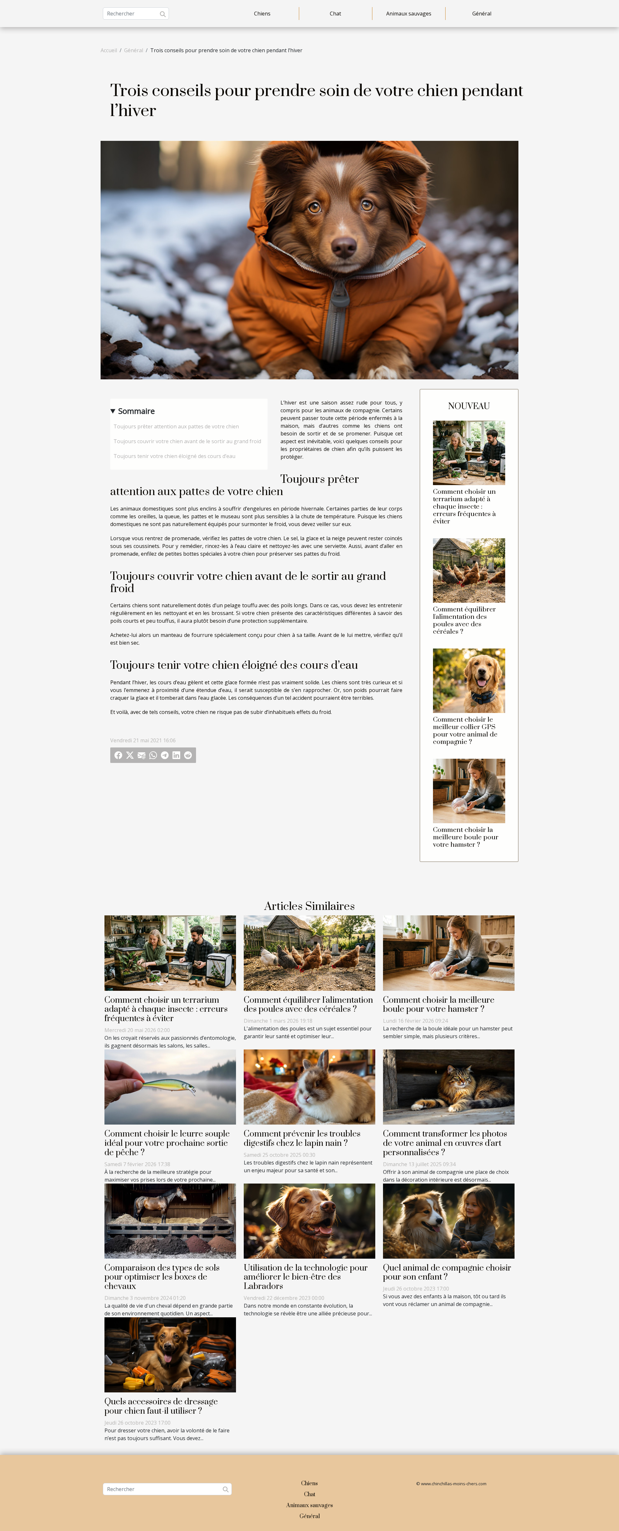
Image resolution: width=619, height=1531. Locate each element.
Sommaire (136, 410)
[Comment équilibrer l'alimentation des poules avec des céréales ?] (469, 569)
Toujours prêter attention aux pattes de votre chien (176, 426)
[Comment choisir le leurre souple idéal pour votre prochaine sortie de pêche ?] (170, 1086)
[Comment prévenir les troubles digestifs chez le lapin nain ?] (309, 1086)
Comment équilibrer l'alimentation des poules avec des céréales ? (464, 620)
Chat (335, 13)
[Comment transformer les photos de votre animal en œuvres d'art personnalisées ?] (449, 1086)
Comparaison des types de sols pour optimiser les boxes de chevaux (162, 1277)
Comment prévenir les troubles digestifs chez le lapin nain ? (302, 1139)
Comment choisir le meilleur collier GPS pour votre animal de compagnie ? (465, 731)
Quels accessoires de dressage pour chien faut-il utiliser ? (161, 1407)
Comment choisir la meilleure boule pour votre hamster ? (465, 837)
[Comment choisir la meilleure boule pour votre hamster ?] (469, 790)
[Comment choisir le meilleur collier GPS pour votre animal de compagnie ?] (469, 680)
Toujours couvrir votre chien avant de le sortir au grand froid (187, 441)
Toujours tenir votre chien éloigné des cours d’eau (174, 456)
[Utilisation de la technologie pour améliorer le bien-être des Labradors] (309, 1220)
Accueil (109, 50)
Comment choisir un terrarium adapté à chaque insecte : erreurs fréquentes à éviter (464, 507)
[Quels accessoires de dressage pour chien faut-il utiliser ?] (170, 1354)
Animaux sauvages (408, 13)
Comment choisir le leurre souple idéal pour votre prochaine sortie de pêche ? (167, 1143)
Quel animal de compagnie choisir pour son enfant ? (447, 1273)
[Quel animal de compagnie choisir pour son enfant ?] (449, 1220)
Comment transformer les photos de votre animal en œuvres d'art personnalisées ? (445, 1143)
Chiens (262, 13)
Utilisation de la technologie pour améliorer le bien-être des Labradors (306, 1277)
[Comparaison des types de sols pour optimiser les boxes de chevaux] (170, 1220)
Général (481, 13)
